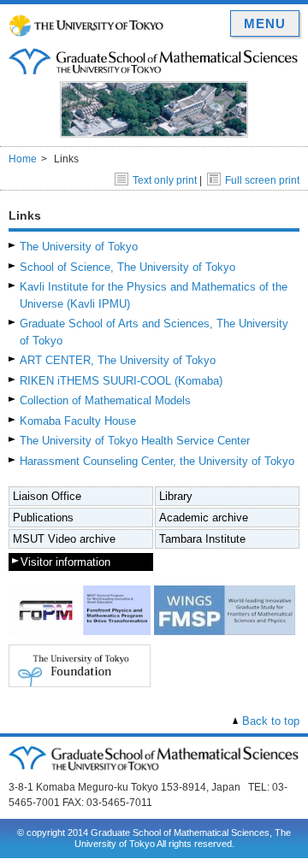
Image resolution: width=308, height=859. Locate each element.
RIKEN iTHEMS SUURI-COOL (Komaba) (121, 380)
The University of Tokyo (79, 246)
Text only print (165, 180)
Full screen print (262, 180)
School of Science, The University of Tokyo (127, 267)
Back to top (270, 721)
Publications (43, 517)
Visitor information (65, 562)
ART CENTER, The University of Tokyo (118, 360)
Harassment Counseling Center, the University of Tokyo (157, 461)
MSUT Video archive (64, 538)
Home (23, 159)
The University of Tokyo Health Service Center (135, 440)
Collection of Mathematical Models (105, 400)
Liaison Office (47, 496)
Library (175, 496)
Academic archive (203, 517)
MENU (265, 23)
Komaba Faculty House (78, 421)
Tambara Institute (202, 538)
